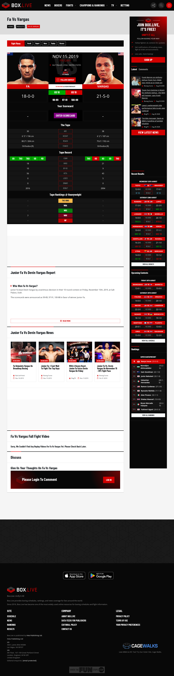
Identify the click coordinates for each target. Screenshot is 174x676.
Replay (53, 43)
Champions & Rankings (92, 5)
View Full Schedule (148, 341)
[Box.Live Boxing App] (74, 575)
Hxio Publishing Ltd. (34, 635)
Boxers (58, 5)
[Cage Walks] (140, 646)
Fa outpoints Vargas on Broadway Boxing (23, 367)
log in (109, 479)
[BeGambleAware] (87, 670)
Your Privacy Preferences (128, 624)
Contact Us (67, 629)
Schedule (11, 616)
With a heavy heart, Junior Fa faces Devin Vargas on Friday (78, 368)
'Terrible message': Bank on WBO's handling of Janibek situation (153, 121)
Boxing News (16, 361)
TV (112, 5)
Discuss (62, 43)
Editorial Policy (69, 624)
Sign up (148, 59)
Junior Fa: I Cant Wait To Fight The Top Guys (50, 367)
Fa (28, 86)
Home (10, 26)
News (48, 5)
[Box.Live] (17, 5)
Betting (125, 5)
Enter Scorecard (65, 115)
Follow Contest (67, 80)
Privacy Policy (122, 616)
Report (37, 43)
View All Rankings (148, 415)
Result (29, 43)
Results (20, 26)
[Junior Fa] (28, 68)
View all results (148, 264)
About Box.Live (68, 616)
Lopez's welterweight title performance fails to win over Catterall (153, 108)
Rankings (11, 624)
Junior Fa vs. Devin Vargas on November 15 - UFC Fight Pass (107, 368)
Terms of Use (122, 620)
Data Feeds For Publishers (74, 620)
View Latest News (148, 132)
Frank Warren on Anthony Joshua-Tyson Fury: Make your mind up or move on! (152, 80)
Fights (69, 5)
